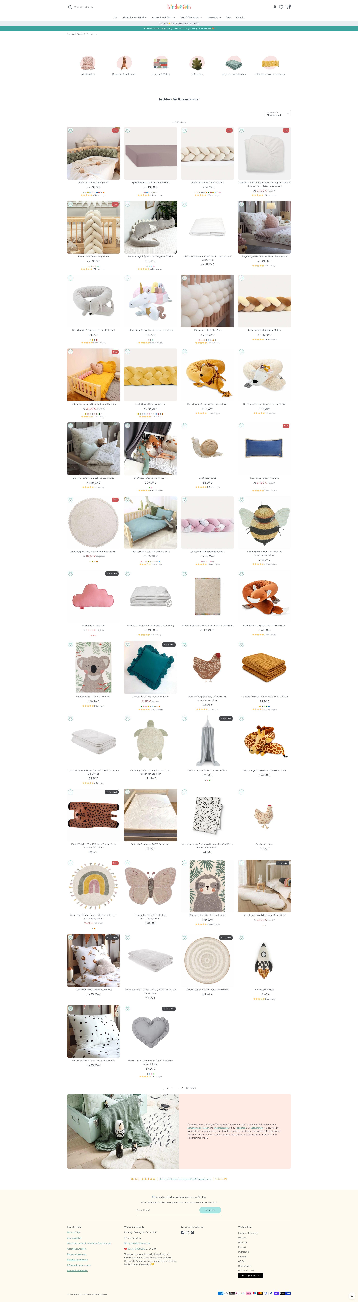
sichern (208, 28)
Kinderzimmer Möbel (133, 17)
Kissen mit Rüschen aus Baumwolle (150, 696)
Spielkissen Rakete (264, 989)
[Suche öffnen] (70, 7)
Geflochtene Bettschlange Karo (93, 256)
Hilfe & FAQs (73, 1232)
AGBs (241, 1261)
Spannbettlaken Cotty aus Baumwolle (150, 182)
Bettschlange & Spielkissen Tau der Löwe (207, 404)
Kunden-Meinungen (248, 1233)
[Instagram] (187, 1232)
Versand (242, 1256)
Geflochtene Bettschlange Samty (207, 182)
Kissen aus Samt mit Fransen (264, 477)
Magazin (239, 17)
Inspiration (213, 17)
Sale (228, 17)
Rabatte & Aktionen (76, 1254)
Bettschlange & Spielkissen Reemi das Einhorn (150, 330)
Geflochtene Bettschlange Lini (150, 404)
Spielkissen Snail (207, 477)
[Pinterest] (192, 1232)
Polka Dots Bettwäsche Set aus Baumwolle (93, 1060)
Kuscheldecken (221, 1127)
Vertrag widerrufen (251, 1275)
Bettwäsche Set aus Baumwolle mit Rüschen (93, 404)
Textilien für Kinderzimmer (87, 34)
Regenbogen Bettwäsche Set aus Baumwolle (264, 256)
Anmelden (210, 1210)
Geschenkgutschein (76, 1248)
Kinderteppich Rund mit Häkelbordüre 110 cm (93, 551)
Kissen (205, 1127)
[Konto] (275, 7)
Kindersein (87, 1294)
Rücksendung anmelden (79, 1265)
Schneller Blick (93, 175)
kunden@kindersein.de (139, 1243)
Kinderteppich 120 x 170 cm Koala (93, 696)
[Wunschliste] (281, 7)
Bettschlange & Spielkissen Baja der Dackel (93, 330)
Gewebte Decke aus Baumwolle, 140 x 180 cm (264, 696)
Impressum (243, 1251)
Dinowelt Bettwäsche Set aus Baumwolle (93, 477)
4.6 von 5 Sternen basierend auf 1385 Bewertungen (185, 1179)
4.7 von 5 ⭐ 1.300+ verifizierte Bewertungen (179, 23)
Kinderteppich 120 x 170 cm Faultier (207, 915)
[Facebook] (182, 1232)
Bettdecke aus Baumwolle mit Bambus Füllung (150, 625)
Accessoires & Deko (162, 17)
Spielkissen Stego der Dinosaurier (150, 477)
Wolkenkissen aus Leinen (93, 625)
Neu (116, 17)
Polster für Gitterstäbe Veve (207, 330)
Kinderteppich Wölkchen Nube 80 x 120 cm (264, 915)
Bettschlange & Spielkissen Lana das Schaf (264, 404)
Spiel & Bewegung (190, 17)
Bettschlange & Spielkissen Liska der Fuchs (264, 625)
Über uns (242, 1242)
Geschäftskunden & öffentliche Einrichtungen (89, 1243)
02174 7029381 (136, 1248)
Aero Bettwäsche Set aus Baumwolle (93, 989)
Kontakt (242, 1247)
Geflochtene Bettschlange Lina (93, 182)
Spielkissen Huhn (264, 844)
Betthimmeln (256, 1127)
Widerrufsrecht (246, 1270)
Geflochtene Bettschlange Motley (264, 330)
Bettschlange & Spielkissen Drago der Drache (150, 256)
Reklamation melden (77, 1270)
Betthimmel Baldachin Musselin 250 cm (207, 770)
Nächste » (191, 1088)
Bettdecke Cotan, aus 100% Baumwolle (150, 844)
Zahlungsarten (74, 1237)
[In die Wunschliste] (70, 130)
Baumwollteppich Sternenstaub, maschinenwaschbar (207, 625)
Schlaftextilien (194, 1127)
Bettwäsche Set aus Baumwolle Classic (150, 551)
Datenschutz (244, 1266)
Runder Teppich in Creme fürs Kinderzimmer (207, 989)
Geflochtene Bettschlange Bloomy (207, 551)
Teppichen (240, 1127)
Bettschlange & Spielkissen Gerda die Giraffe (264, 770)
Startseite (70, 34)
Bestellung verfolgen (77, 1259)
